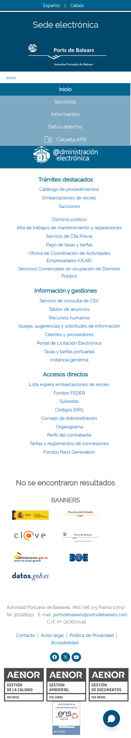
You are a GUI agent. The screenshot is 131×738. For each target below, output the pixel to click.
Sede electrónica (65, 25)
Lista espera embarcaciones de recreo (69, 384)
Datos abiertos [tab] (65, 127)
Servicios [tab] (65, 102)
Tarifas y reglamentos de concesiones (69, 443)
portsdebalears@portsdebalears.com (90, 614)
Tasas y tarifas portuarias (69, 351)
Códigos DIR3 (69, 410)
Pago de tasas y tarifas (69, 245)
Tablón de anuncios (69, 309)
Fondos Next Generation (69, 452)
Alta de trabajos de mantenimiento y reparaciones (69, 227)
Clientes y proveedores (69, 334)
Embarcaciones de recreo (69, 198)
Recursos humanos (69, 318)
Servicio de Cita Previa (69, 236)
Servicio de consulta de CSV (69, 301)
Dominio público (69, 219)
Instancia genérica (69, 360)
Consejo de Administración (69, 418)
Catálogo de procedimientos (69, 189)
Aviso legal (53, 635)
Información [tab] (65, 114)
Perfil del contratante (69, 435)
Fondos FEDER (69, 393)
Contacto (26, 635)
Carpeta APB (71, 139)
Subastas (69, 401)
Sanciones (69, 206)
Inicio (11, 78)
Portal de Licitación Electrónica (69, 343)
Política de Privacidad (92, 635)
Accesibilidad (65, 642)
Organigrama (69, 427)
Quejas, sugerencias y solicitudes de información (69, 326)
